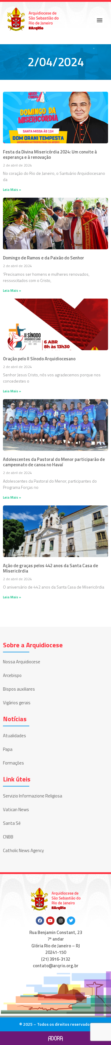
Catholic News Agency (23, 850)
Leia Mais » (12, 189)
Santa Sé (12, 823)
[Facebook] (40, 920)
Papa (7, 749)
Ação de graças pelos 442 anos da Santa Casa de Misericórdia (50, 568)
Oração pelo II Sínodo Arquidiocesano (39, 358)
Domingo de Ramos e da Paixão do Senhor (43, 257)
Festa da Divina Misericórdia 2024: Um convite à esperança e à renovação (50, 154)
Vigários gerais (16, 702)
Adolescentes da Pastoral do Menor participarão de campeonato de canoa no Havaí (54, 462)
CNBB (8, 836)
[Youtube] (50, 920)
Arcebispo (12, 675)
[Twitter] (71, 920)
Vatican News (16, 809)
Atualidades (14, 735)
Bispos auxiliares (19, 689)
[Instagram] (61, 920)
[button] (99, 20)
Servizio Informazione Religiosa (32, 795)
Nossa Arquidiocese (21, 661)
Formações (13, 762)
